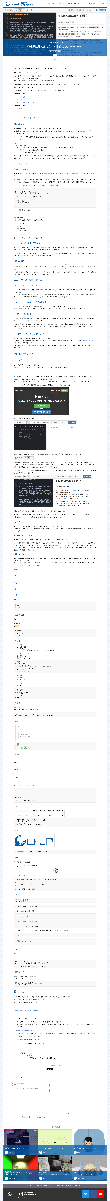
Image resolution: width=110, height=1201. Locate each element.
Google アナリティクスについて (53, 1185)
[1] (90, 130)
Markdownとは (21, 97)
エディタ (19, 109)
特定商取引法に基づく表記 (73, 1185)
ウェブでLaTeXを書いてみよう (76, 1024)
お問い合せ (101, 3)
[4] (33, 861)
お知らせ (61, 3)
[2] (94, 130)
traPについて (52, 3)
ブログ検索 (91, 3)
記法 (18, 111)
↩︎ (37, 1018)
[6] (17, 956)
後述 (79, 156)
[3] (84, 157)
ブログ (84, 3)
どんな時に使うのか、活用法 (25, 102)
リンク (16, 223)
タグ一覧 (39, 1185)
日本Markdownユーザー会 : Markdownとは (26, 1010)
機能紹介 (46, 517)
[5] (17, 953)
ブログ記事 (60, 42)
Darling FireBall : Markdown (25, 1030)
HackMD (16, 376)
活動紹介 (76, 3)
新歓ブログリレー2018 (55, 51)
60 (28, 1055)
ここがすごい (21, 99)
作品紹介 (69, 3)
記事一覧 (31, 1185)
